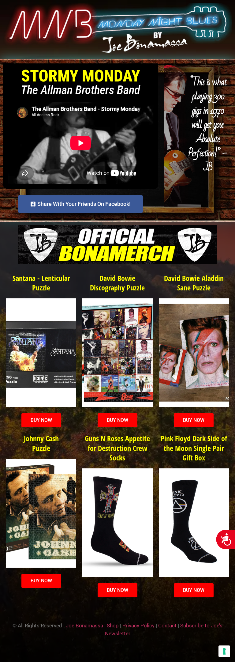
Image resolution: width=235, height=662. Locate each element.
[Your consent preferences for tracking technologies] (224, 651)
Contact (167, 625)
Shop (113, 625)
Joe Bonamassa (84, 625)
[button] (208, 182)
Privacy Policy (138, 625)
